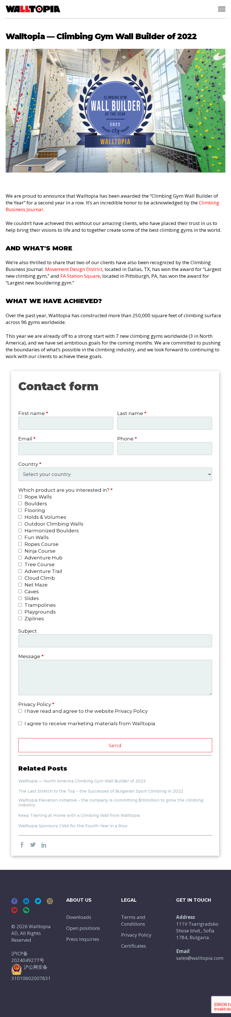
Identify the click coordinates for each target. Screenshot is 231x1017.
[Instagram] (50, 901)
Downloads (78, 917)
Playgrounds (39, 612)
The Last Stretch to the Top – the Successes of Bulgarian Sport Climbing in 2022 (100, 791)
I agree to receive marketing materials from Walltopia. (89, 723)
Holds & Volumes (44, 517)
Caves (31, 591)
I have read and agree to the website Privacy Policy (85, 711)
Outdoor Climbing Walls (53, 524)
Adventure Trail (42, 571)
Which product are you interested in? (65, 490)
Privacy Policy (136, 935)
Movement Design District (73, 269)
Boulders (35, 503)
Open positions (83, 928)
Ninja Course (39, 551)
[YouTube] (14, 910)
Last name (131, 413)
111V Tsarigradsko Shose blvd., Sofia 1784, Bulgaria (197, 931)
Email (26, 439)
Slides (31, 598)
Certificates (133, 946)
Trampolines (39, 605)
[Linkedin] (26, 901)
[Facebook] (14, 901)
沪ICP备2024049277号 (27, 956)
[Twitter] (38, 901)
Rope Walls (37, 497)
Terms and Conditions (133, 920)
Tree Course (39, 564)
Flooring (34, 510)
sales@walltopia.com (199, 958)
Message (31, 656)
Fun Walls (36, 537)
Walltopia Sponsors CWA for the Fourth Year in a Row (73, 826)
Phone (127, 439)
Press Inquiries (82, 939)
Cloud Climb (39, 578)
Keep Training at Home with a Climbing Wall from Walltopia (79, 815)
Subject (27, 631)
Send (115, 745)
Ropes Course (41, 544)
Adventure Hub (43, 558)
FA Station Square (80, 276)
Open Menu (221, 9)
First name (33, 413)
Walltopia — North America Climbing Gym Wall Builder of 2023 (82, 781)
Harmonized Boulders (51, 530)
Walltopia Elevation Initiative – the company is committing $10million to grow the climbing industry (110, 803)
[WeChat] (26, 910)
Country (29, 464)
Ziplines (33, 618)
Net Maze (35, 585)
